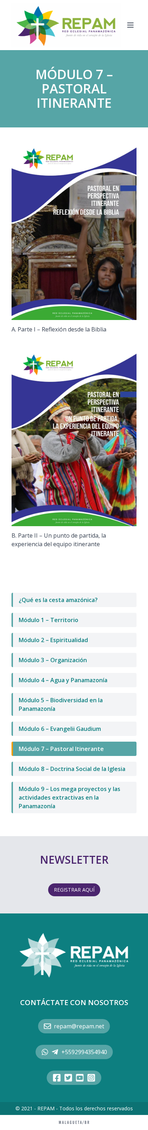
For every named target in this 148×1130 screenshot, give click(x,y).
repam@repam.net (79, 1026)
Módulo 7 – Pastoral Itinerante (61, 749)
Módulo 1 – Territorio (48, 620)
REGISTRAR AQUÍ (74, 889)
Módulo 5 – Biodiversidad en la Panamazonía (61, 704)
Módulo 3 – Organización (53, 660)
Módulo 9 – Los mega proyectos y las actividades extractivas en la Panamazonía (69, 797)
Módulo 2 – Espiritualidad (53, 640)
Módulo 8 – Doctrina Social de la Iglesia (72, 769)
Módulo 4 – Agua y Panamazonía (63, 680)
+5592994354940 (84, 1052)
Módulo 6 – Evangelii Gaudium (60, 729)
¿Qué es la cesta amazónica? (58, 600)
